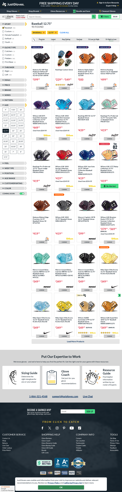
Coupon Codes (81, 445)
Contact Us (6, 438)
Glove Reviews (47, 438)
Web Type (9, 168)
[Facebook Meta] (42, 428)
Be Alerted (111, 186)
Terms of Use (114, 441)
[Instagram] (57, 428)
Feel (7, 163)
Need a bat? (20, 17)
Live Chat (88, 396)
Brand (8, 90)
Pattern (9, 100)
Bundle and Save (82, 11)
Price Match (6, 450)
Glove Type (10, 47)
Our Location (80, 441)
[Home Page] (13, 4)
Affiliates (79, 450)
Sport (8, 24)
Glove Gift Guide (47, 448)
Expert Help (111, 6)
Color (8, 188)
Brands (44, 450)
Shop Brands (34, 11)
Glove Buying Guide (48, 445)
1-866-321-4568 (38, 396)
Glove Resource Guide (49, 443)
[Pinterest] (64, 428)
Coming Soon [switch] (9, 193)
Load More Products (75, 341)
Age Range (10, 178)
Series (8, 95)
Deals (7, 80)
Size (6, 105)
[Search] (94, 16)
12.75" (51, 32)
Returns (5, 443)
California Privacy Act (73, 483)
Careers (78, 438)
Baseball (37, 32)
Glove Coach (46, 441)
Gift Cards (45, 453)
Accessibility (114, 450)
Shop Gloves (12, 11)
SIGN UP (89, 411)
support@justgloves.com (65, 396)
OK (61, 487)
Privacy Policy (54, 483)
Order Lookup (7, 448)
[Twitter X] (49, 428)
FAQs (4, 441)
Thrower (9, 67)
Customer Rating (13, 183)
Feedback (113, 448)
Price (7, 85)
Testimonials (80, 443)
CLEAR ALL (64, 32)
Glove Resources (58, 11)
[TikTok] (79, 428)
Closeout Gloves (108, 11)
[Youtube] (72, 428)
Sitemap (113, 445)
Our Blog (113, 438)
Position (9, 173)
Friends (78, 448)
